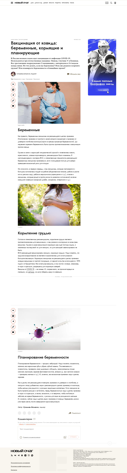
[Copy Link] (13, 100)
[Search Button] (111, 3)
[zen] (22, 455)
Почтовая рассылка (107, 3)
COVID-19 (30, 269)
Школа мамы (14, 39)
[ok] (25, 455)
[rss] (12, 455)
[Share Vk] (13, 84)
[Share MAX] (13, 89)
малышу (31, 272)
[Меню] (12, 3)
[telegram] (19, 455)
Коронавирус (29, 79)
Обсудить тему (75, 74)
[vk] (15, 455)
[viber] (29, 455)
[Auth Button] (115, 3)
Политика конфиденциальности (21, 466)
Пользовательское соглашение (20, 463)
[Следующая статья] (63, 443)
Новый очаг (22, 3)
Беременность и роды (19, 79)
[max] (32, 455)
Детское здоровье (23, 39)
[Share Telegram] (13, 95)
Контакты (14, 470)
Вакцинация (37, 79)
